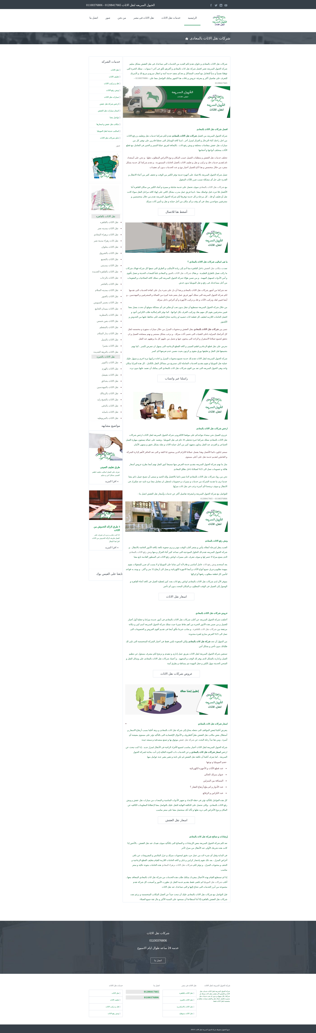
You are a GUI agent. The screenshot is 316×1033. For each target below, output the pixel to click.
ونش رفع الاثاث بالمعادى (140, 552)
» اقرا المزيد (111, 481)
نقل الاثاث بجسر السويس (106, 302)
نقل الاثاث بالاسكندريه (185, 1007)
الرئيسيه (192, 17)
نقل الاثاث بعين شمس (107, 321)
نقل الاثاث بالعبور (110, 296)
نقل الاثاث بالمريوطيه (108, 418)
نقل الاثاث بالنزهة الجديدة (106, 352)
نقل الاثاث (115, 70)
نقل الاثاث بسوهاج (186, 1013)
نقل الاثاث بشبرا (110, 345)
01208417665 (221, 83)
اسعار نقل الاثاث (176, 596)
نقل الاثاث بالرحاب (109, 277)
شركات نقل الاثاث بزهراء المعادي (177, 865)
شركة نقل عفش (186, 740)
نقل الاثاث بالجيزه (186, 1000)
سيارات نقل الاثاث (111, 97)
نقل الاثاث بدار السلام (107, 333)
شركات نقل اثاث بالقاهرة (205, 629)
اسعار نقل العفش (176, 820)
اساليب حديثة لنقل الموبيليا (108, 131)
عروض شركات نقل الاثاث (176, 673)
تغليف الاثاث (114, 77)
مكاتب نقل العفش (212, 268)
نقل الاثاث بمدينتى (109, 265)
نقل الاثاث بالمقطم (109, 327)
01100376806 (142, 78)
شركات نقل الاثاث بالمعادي (211, 187)
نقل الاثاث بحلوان (109, 247)
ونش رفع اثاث (209, 564)
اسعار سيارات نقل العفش (108, 111)
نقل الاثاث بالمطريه (108, 315)
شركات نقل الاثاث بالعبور (179, 273)
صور (107, 17)
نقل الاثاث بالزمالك (109, 393)
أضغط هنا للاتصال (176, 211)
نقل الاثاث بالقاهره (109, 222)
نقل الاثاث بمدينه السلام (106, 290)
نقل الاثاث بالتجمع (109, 259)
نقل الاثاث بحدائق (109, 381)
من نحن (122, 17)
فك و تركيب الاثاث (111, 83)
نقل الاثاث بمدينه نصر (108, 228)
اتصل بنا (93, 17)
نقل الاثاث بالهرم (110, 368)
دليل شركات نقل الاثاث (109, 138)
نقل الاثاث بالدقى (109, 405)
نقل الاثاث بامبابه (110, 412)
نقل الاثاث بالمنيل (109, 339)
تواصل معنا (114, 117)
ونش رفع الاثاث (112, 90)
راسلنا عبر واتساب (176, 378)
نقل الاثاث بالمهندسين (107, 387)
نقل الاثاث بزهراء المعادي (106, 234)
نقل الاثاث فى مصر (143, 17)
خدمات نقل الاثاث (170, 17)
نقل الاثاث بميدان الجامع (106, 308)
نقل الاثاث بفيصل (110, 375)
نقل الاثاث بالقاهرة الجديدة (105, 271)
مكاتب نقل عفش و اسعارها (108, 124)
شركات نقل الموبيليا (213, 882)
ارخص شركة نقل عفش (109, 104)
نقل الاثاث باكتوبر (110, 362)
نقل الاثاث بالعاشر (109, 284)
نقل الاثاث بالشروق (108, 253)
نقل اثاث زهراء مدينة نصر (106, 240)
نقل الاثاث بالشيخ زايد (107, 399)
